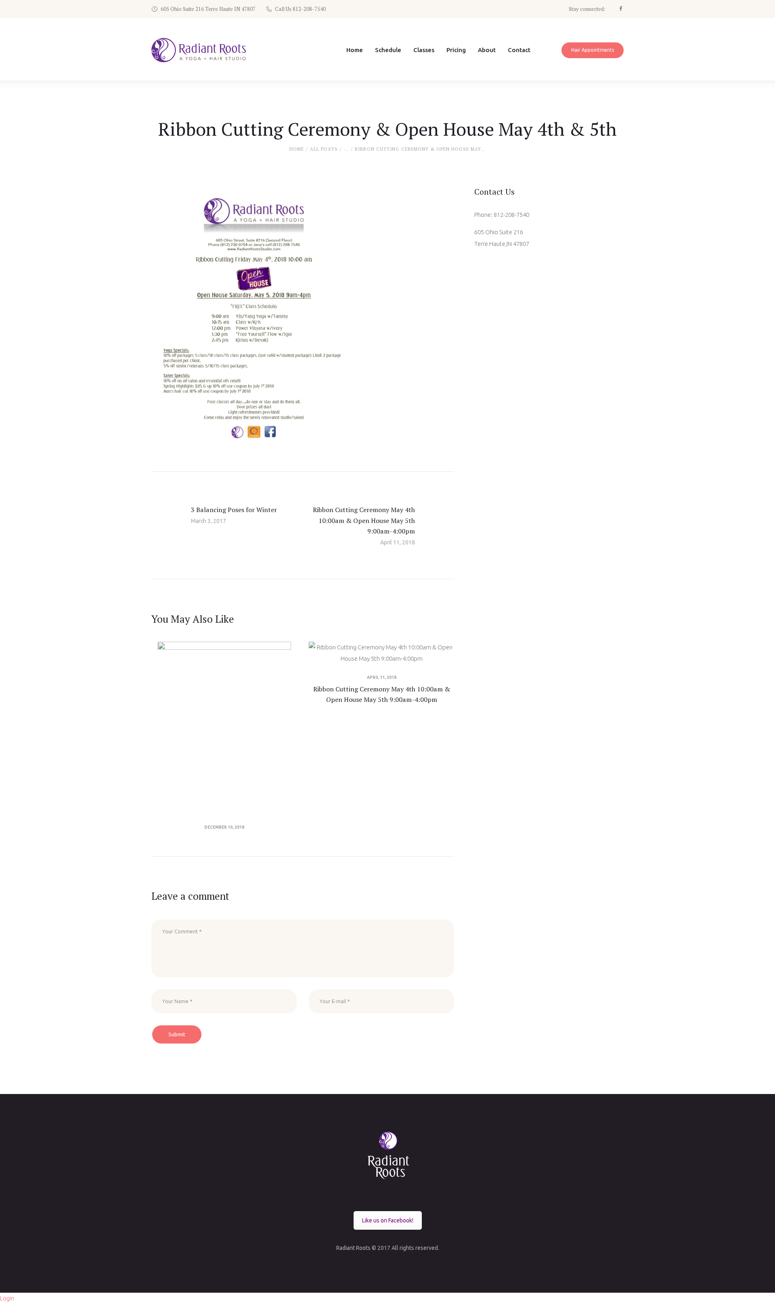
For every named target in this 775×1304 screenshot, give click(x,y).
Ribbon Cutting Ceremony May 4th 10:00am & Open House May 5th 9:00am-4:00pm (381, 694)
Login (7, 1298)
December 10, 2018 (224, 827)
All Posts (324, 149)
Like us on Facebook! (387, 1220)
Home (296, 149)
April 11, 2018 (381, 677)
